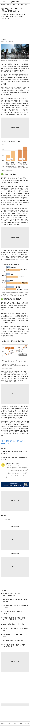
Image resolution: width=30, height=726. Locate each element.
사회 (21, 723)
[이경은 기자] (3, 465)
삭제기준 (27, 516)
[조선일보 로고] (15, 2)
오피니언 (3, 723)
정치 (9, 723)
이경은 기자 (3, 39)
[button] (1, 2)
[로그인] (28, 2)
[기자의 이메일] (6, 477)
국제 (15, 723)
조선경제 (27, 723)
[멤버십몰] (15, 484)
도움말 (22, 516)
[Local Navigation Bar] (1, 2)
